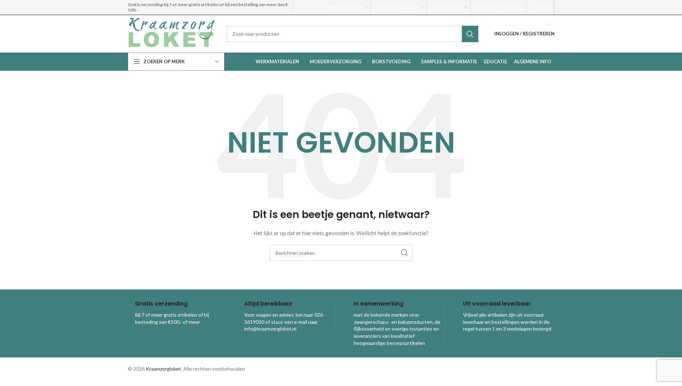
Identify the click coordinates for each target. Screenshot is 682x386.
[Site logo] (172, 33)
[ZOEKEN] (470, 34)
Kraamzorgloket (163, 369)
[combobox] (352, 34)
